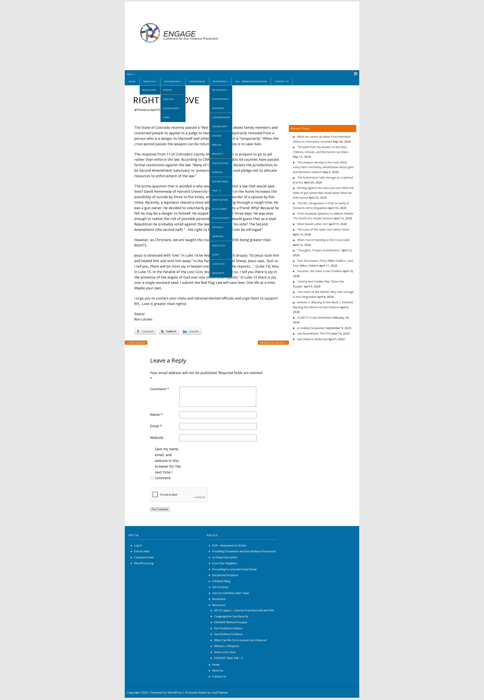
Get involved (172, 81)
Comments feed (144, 557)
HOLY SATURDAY (136, 342)
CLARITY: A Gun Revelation (314, 317)
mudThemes (220, 692)
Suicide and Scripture (225, 575)
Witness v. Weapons (218, 232)
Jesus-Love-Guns (219, 250)
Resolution (149, 89)
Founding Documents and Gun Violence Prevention (244, 551)
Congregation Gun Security (221, 122)
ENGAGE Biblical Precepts (217, 144)
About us (148, 81)
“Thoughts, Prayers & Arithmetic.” (319, 250)
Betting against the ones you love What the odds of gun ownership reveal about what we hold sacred (323, 192)
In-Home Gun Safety (225, 557)
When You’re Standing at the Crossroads (323, 240)
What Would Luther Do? (312, 224)
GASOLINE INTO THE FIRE (273, 342)
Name (156, 414)
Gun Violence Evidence (220, 168)
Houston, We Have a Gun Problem (319, 271)
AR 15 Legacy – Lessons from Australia (220, 98)
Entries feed (141, 551)
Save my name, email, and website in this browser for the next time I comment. (168, 463)
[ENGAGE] (179, 57)
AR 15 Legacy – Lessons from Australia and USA (244, 610)
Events (167, 89)
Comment (159, 389)
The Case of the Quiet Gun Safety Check (323, 229)
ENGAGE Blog (197, 81)
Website (157, 437)
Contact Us (282, 81)
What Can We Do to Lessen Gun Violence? (221, 208)
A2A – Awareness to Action (251, 81)
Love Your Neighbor (218, 268)
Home (132, 81)
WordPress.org (144, 563)
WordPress (175, 692)
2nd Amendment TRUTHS (314, 333)
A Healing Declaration (311, 328)
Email (156, 426)
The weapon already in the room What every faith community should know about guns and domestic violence (323, 167)
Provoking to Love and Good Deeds (234, 569)
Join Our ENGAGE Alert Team (171, 108)
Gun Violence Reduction (312, 339)
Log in (138, 545)
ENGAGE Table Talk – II (220, 186)
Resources (219, 81)
